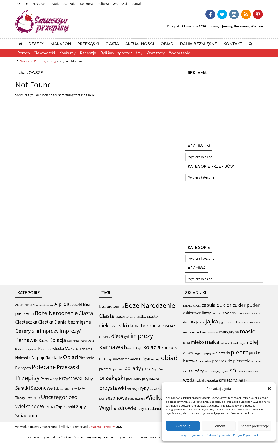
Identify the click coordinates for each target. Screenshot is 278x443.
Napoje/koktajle (46, 357)
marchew (213, 332)
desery (104, 336)
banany (187, 305)
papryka (209, 353)
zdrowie (126, 407)
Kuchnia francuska (80, 341)
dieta (117, 336)
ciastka (140, 316)
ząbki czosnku (207, 380)
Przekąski (88, 44)
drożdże (189, 322)
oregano (198, 353)
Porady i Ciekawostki (36, 53)
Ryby (88, 378)
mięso (144, 358)
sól (233, 370)
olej (253, 341)
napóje (155, 359)
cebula (209, 305)
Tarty (73, 388)
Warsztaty (156, 53)
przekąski (112, 378)
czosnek (229, 313)
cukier (224, 304)
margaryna (229, 332)
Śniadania (26, 415)
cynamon (217, 313)
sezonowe (116, 398)
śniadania (153, 408)
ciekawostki (113, 325)
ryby (144, 388)
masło (248, 331)
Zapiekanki (65, 406)
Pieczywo (23, 367)
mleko (197, 342)
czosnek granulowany (247, 313)
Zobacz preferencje (254, 426)
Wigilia (47, 406)
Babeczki (74, 304)
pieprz (239, 352)
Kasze (43, 340)
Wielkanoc (27, 406)
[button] (269, 389)
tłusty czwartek (136, 398)
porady (132, 368)
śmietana (228, 380)
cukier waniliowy (197, 312)
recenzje (133, 388)
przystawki (112, 387)
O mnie (22, 4)
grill (127, 337)
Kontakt (136, 4)
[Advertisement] (224, 110)
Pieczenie (86, 357)
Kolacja (57, 340)
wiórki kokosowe (248, 371)
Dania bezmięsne (198, 44)
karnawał (112, 347)
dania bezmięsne (146, 326)
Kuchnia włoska (51, 348)
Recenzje (88, 53)
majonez (189, 332)
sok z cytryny (212, 371)
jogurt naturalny (229, 322)
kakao (244, 322)
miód (186, 343)
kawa (129, 348)
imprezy (49, 330)
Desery (36, 44)
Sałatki (22, 387)
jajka (211, 321)
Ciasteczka (26, 322)
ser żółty (196, 371)
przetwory (133, 378)
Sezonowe (42, 388)
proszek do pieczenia (231, 360)
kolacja (152, 347)
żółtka (242, 380)
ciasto (152, 316)
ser (102, 398)
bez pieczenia (111, 306)
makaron (131, 359)
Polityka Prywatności (192, 435)
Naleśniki (23, 357)
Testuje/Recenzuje (62, 4)
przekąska (153, 368)
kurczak (118, 359)
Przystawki (71, 378)
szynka (224, 371)
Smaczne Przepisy (102, 427)
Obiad (167, 44)
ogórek (244, 343)
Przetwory (49, 378)
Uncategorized (59, 396)
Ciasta (112, 44)
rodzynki (256, 361)
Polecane (44, 367)
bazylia (197, 305)
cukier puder (246, 305)
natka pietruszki (229, 343)
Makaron (61, 44)
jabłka (200, 322)
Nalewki (87, 349)
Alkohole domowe (43, 305)
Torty (81, 388)
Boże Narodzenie (56, 313)
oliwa (188, 352)
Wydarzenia (179, 53)
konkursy (105, 359)
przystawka (150, 378)
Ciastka (45, 322)
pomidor (204, 361)
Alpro (60, 304)
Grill (35, 331)
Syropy (65, 388)
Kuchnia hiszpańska (26, 349)
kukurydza (255, 322)
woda (189, 380)
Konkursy (86, 4)
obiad (169, 357)
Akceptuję (182, 426)
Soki (57, 388)
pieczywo (118, 369)
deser (170, 325)
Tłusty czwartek (27, 397)
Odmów (219, 426)
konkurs (169, 347)
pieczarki (105, 369)
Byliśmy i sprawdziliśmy (121, 53)
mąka (212, 342)
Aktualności (139, 44)
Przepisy (38, 4)
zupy (140, 408)
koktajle (137, 348)
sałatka (155, 388)
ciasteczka (124, 316)
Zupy (81, 407)
